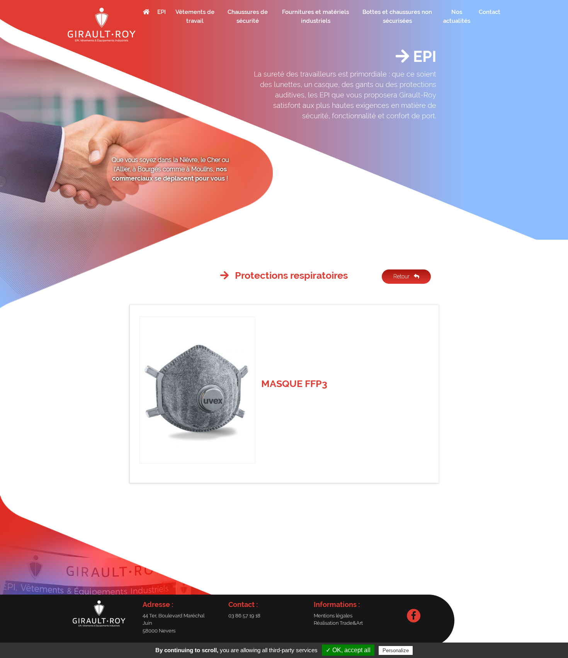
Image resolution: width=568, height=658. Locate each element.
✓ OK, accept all (348, 650)
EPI (161, 12)
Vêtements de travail (194, 16)
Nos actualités (456, 16)
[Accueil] (101, 25)
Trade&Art (351, 623)
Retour (402, 276)
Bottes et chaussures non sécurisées (397, 16)
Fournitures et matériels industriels (315, 16)
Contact (489, 12)
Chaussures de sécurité (248, 16)
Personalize (396, 650)
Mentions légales (333, 616)
